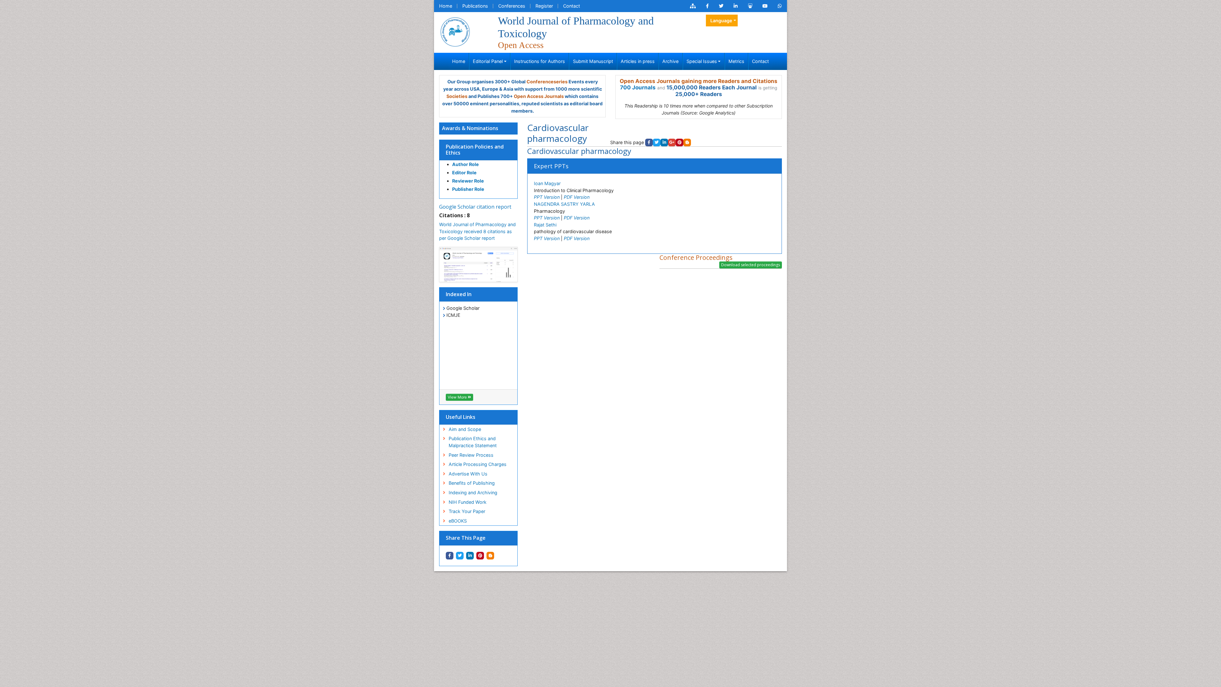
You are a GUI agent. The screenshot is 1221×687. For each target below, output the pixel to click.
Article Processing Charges (478, 464)
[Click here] (693, 6)
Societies (456, 96)
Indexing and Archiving (473, 492)
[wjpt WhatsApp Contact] (780, 6)
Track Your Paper (467, 511)
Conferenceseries (547, 81)
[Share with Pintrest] (480, 555)
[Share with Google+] (672, 142)
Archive (670, 61)
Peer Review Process (471, 455)
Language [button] (721, 20)
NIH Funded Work (467, 502)
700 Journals (638, 87)
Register (544, 6)
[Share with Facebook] (449, 555)
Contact (571, 6)
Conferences (511, 6)
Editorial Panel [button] (488, 61)
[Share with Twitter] (460, 555)
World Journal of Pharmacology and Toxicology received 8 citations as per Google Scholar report (477, 231)
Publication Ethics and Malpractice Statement (473, 442)
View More (458, 397)
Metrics (736, 61)
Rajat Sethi (545, 224)
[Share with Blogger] (490, 555)
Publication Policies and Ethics (475, 149)
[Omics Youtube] (765, 6)
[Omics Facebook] (707, 6)
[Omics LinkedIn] (735, 6)
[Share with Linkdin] (470, 555)
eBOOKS (458, 521)
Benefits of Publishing (472, 483)
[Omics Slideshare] (750, 6)
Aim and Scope (465, 429)
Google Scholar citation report (475, 206)
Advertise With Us (468, 473)
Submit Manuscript (593, 61)
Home (445, 6)
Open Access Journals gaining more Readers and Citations (698, 81)
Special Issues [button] (701, 61)
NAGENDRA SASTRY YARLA (564, 204)
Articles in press (638, 61)
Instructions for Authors (539, 61)
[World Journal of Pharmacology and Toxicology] (455, 31)
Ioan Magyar (547, 183)
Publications (475, 6)
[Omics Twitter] (721, 6)
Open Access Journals (539, 96)
